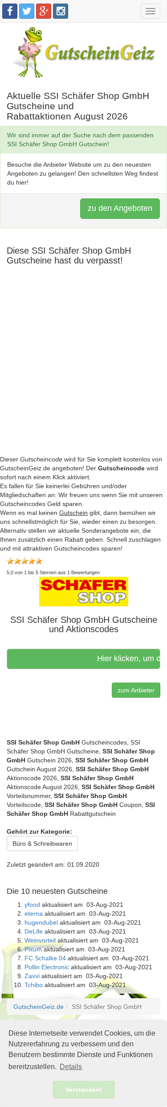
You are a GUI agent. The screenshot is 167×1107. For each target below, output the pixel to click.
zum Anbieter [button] (136, 690)
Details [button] (71, 1066)
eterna (33, 913)
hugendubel (41, 922)
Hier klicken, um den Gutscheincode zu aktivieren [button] (125, 658)
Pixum (33, 949)
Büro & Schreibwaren (42, 843)
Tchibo (33, 984)
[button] (83, 590)
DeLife (33, 931)
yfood (32, 904)
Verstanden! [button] (83, 1089)
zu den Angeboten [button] (120, 208)
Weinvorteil (40, 940)
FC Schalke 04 (45, 958)
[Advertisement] (83, 371)
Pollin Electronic (46, 967)
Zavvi (32, 975)
